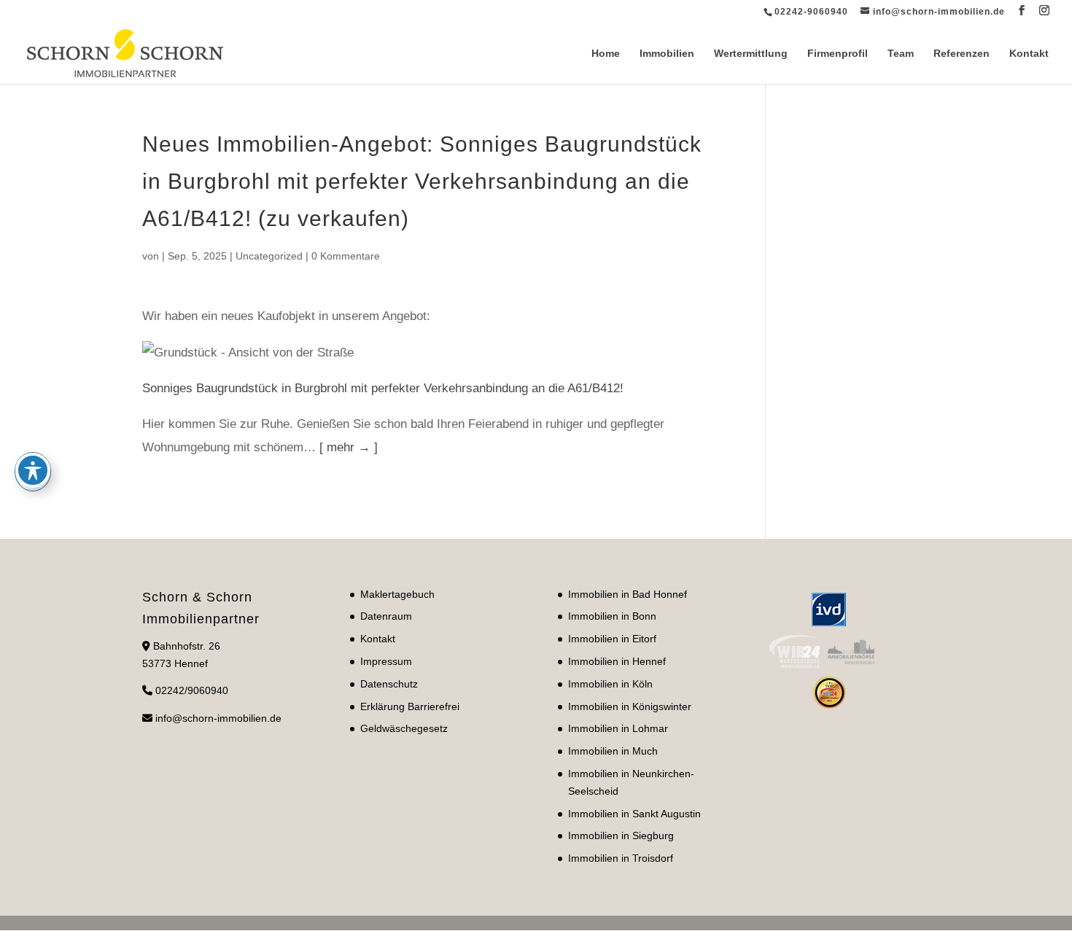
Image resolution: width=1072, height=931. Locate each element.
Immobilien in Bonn (612, 616)
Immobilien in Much (613, 751)
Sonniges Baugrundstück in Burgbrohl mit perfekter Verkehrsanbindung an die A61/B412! (383, 388)
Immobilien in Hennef (617, 661)
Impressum (386, 661)
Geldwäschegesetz (404, 728)
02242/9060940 (191, 690)
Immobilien (667, 53)
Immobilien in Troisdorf (620, 858)
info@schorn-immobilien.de (218, 718)
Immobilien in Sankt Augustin (634, 813)
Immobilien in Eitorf (612, 638)
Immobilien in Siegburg (621, 835)
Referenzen (961, 53)
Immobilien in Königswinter (629, 706)
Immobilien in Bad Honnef (627, 594)
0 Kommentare (345, 256)
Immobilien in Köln (610, 684)
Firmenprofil (837, 53)
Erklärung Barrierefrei (409, 706)
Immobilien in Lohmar (618, 728)
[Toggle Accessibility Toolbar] (32, 470)
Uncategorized (269, 256)
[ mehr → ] (348, 447)
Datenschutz (389, 684)
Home (605, 53)
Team (900, 53)
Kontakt (1029, 53)
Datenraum (386, 616)
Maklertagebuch (397, 594)
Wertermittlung (751, 53)
